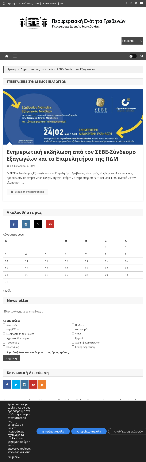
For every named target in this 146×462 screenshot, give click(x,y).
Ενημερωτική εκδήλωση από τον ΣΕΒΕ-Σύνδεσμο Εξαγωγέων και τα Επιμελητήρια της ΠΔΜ (71, 155)
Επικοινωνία (49, 3)
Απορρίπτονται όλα (89, 431)
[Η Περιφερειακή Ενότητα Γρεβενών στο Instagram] (26, 224)
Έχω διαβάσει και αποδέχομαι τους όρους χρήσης (38, 352)
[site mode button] (133, 56)
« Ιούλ (7, 290)
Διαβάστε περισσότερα (29, 191)
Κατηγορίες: (11, 320)
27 (66, 275)
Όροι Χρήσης (66, 400)
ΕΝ (61, 3)
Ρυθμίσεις (13, 457)
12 (46, 261)
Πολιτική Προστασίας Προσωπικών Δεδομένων (105, 400)
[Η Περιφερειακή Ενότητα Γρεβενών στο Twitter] (38, 224)
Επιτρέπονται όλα (53, 431)
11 (26, 261)
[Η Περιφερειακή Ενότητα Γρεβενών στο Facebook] (14, 224)
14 (86, 261)
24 (6, 275)
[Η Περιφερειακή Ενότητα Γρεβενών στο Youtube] (50, 224)
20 (66, 268)
